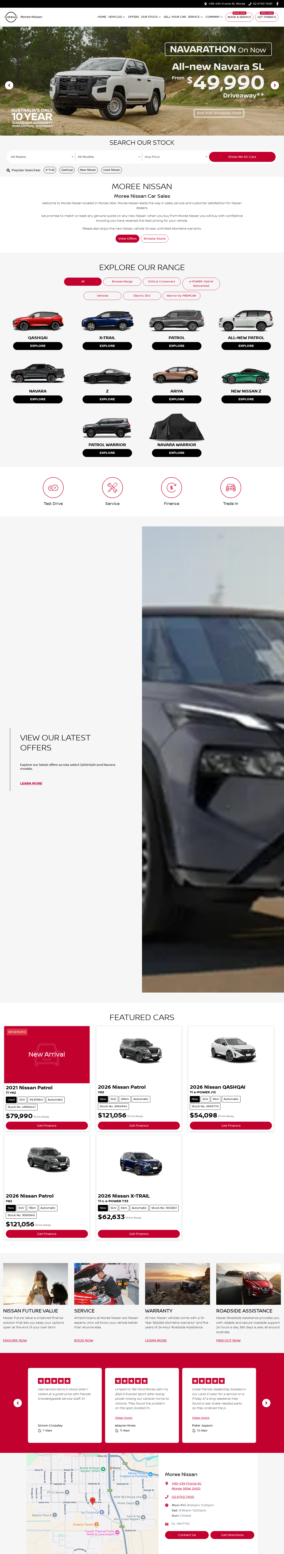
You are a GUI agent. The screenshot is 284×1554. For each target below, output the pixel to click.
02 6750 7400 (262, 3)
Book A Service (239, 17)
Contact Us (187, 1535)
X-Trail (50, 170)
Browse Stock (155, 238)
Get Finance (266, 17)
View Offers (127, 238)
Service (194, 17)
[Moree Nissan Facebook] (278, 4)
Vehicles (115, 17)
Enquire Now (15, 1340)
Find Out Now (228, 1340)
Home (102, 17)
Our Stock (149, 17)
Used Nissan (111, 170)
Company (212, 17)
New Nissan (88, 170)
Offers (133, 17)
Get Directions (232, 1535)
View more (123, 1418)
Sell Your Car (175, 17)
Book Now (83, 1340)
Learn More (31, 783)
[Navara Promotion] (142, 85)
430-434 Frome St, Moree (227, 3)
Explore (38, 346)
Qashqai (67, 170)
